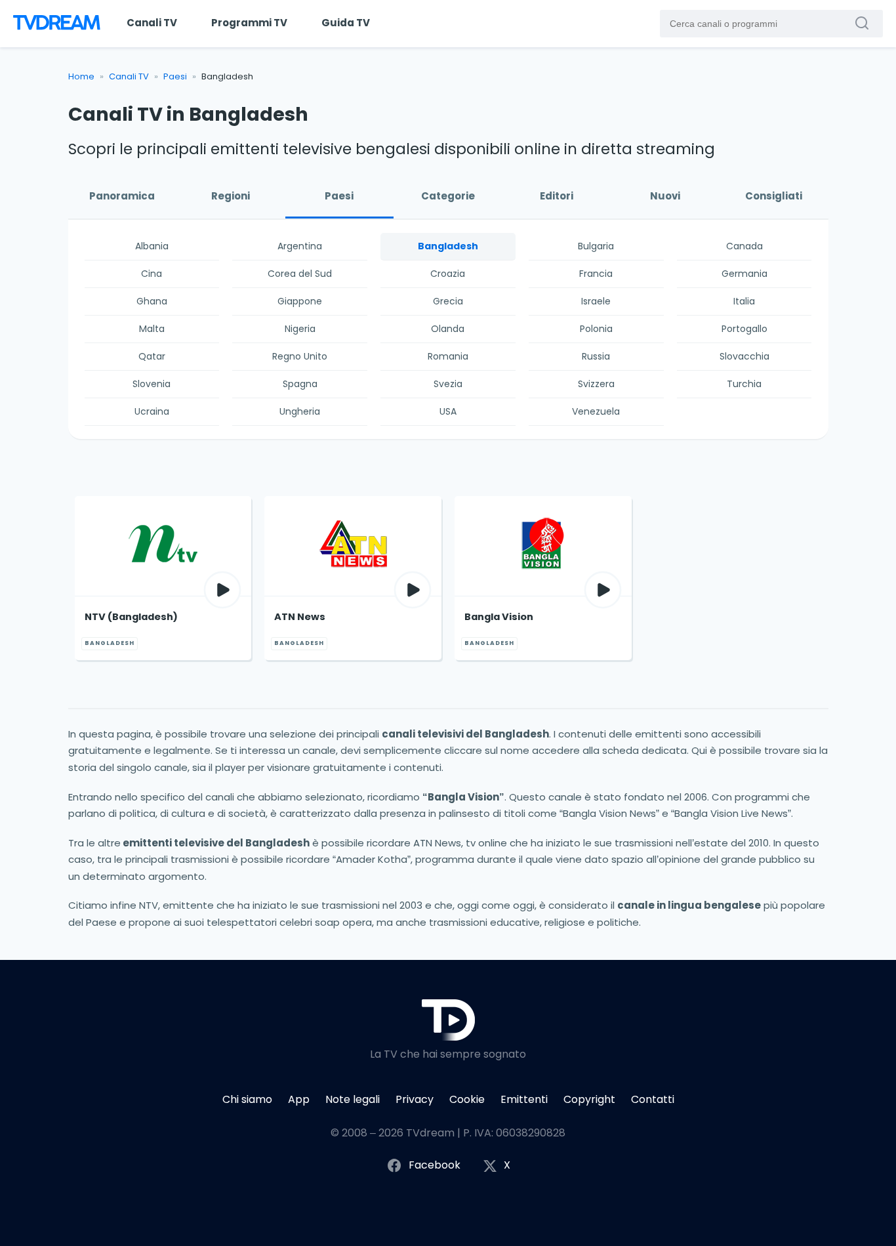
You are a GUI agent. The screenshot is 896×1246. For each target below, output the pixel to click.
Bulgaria (596, 246)
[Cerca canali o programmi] (865, 22)
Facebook (434, 1165)
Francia (596, 273)
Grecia (448, 301)
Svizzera (596, 383)
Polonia (596, 328)
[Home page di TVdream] (55, 23)
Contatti (652, 1099)
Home (81, 76)
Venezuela (596, 411)
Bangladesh (448, 246)
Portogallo (744, 328)
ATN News (299, 616)
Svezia (448, 383)
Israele (596, 301)
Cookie (467, 1099)
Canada (744, 246)
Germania (744, 273)
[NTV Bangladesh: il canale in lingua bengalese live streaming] (163, 546)
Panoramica (122, 196)
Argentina (299, 246)
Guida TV (345, 23)
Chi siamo (247, 1099)
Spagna (300, 383)
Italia (744, 301)
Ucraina (151, 411)
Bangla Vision (498, 616)
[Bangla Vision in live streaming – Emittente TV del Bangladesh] (543, 546)
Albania (152, 246)
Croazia (447, 273)
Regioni (230, 196)
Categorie (448, 196)
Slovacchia (744, 356)
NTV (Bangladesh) (131, 616)
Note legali (352, 1099)
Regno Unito (299, 356)
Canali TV (152, 23)
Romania (448, 356)
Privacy (415, 1099)
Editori (556, 196)
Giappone (299, 301)
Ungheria (299, 411)
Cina (151, 273)
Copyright (589, 1099)
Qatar (151, 356)
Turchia (744, 383)
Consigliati (773, 196)
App (299, 1099)
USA (448, 411)
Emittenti (524, 1099)
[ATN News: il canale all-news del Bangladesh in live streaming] (352, 546)
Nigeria (300, 328)
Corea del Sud (300, 273)
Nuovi (665, 196)
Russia (596, 356)
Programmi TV (249, 23)
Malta (152, 328)
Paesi (175, 76)
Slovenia (151, 383)
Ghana (151, 301)
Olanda (447, 328)
